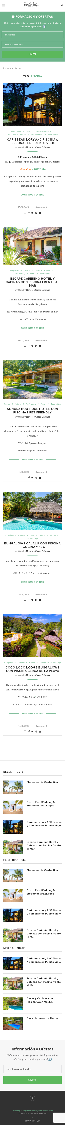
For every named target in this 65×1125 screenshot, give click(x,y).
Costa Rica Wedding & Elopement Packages (41, 804)
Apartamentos (15, 131)
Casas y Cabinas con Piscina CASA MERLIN (40, 1000)
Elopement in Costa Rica (42, 782)
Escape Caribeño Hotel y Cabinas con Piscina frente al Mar (33, 282)
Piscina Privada (37, 135)
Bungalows (14, 271)
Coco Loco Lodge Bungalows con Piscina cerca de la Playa (33, 669)
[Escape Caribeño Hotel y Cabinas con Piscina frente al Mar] (13, 847)
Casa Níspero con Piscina (43, 1018)
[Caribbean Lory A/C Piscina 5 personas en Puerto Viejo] (13, 827)
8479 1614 (40, 169)
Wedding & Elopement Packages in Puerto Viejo (32, 1110)
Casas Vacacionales (43, 131)
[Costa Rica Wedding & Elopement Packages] (13, 807)
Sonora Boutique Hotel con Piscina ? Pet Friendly (32, 410)
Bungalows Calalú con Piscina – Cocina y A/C (32, 545)
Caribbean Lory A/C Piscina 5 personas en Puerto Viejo (32, 141)
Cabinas (27, 271)
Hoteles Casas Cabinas (38, 147)
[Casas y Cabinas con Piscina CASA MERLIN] (13, 1003)
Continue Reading (32, 195)
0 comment (41, 207)
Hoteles (47, 271)
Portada (7, 68)
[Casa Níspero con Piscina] (13, 1023)
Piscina (23, 135)
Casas (28, 131)
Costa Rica (11, 135)
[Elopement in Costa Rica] (13, 787)
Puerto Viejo (53, 135)
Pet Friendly (20, 274)
